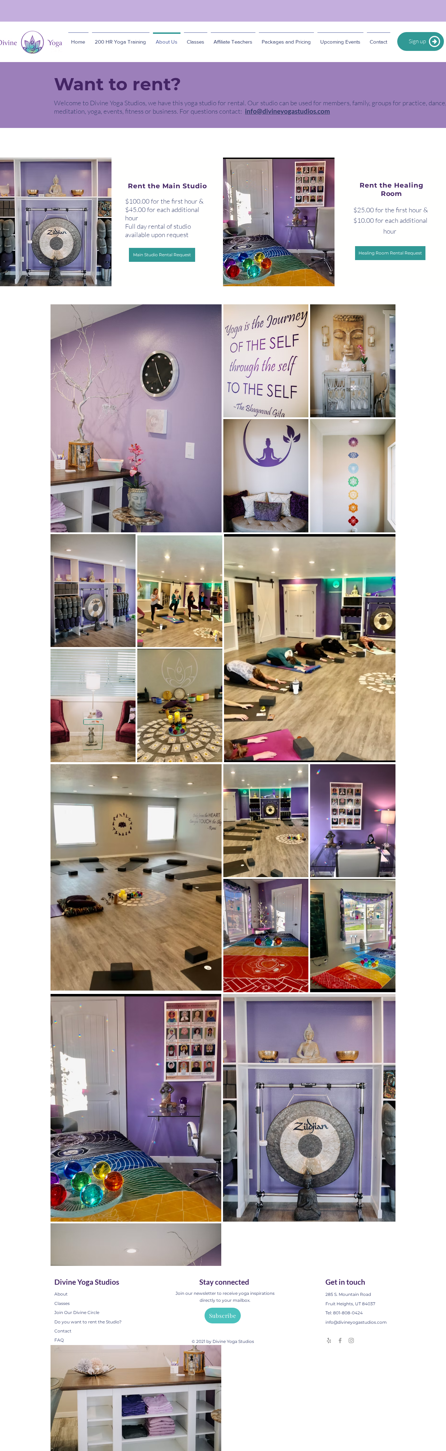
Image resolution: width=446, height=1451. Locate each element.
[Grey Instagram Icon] (351, 1340)
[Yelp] (328, 1340)
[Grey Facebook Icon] (340, 1340)
